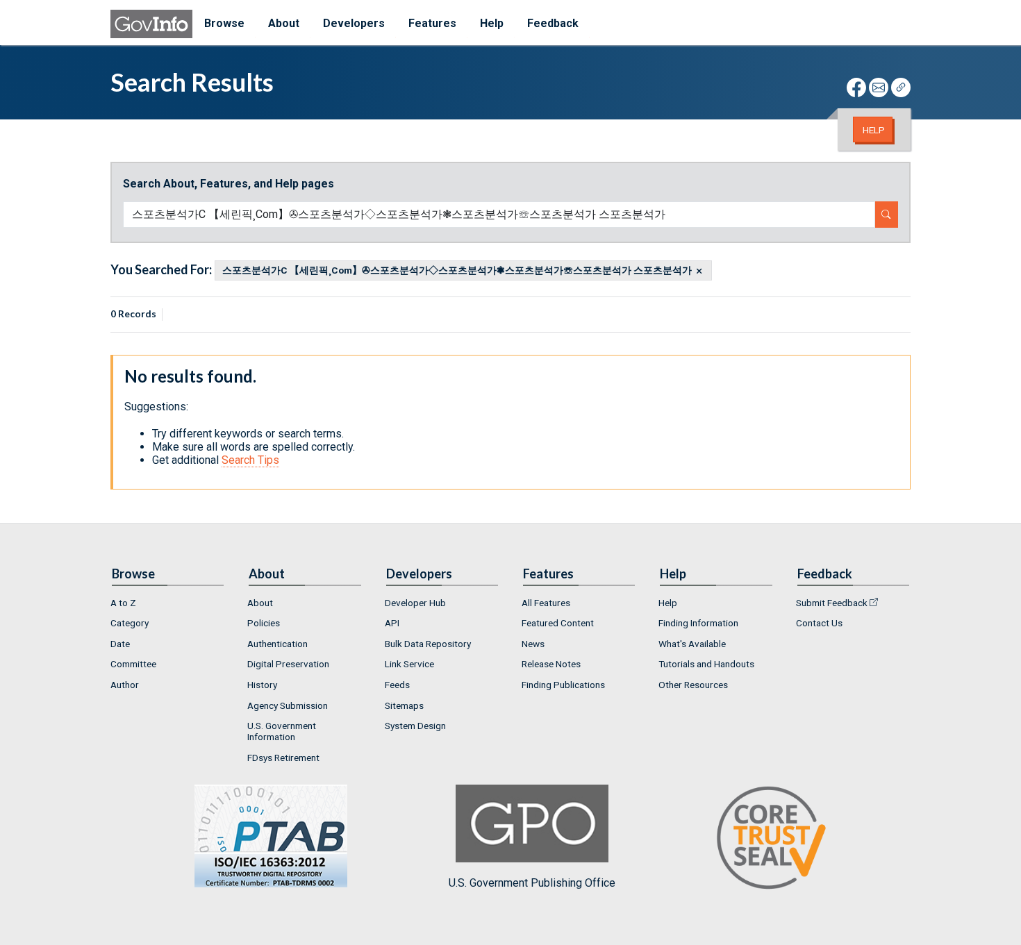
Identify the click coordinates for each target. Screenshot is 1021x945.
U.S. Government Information (281, 731)
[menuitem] (167, 602)
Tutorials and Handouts (706, 663)
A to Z (123, 602)
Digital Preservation (288, 663)
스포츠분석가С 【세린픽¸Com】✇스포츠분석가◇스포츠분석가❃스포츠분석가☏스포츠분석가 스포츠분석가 (457, 270)
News (533, 643)
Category (129, 622)
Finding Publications (563, 684)
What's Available (692, 643)
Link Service (409, 663)
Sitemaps (404, 705)
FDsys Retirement (283, 757)
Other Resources (693, 684)
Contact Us (819, 622)
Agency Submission (287, 705)
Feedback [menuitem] (553, 23)
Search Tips (250, 460)
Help (874, 129)
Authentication (277, 643)
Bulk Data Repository (428, 643)
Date (120, 643)
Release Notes (551, 663)
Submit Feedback (832, 602)
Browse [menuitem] (224, 23)
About (260, 602)
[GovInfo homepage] (151, 24)
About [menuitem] (283, 23)
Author (124, 684)
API (392, 622)
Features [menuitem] (432, 23)
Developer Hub (415, 602)
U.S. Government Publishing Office (532, 882)
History (262, 684)
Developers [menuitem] (354, 23)
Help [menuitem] (492, 23)
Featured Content (558, 622)
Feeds (397, 684)
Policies (263, 622)
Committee (133, 663)
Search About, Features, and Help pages (228, 183)
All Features (546, 602)
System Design (415, 725)
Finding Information (698, 622)
